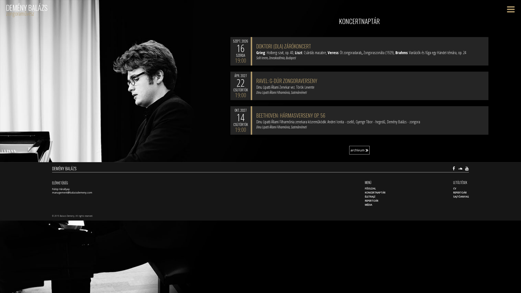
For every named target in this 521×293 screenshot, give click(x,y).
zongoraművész (20, 13)
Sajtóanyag (461, 196)
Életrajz (370, 196)
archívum (357, 150)
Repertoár (460, 192)
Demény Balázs (27, 7)
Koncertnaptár (375, 192)
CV (454, 188)
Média (368, 205)
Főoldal (370, 188)
